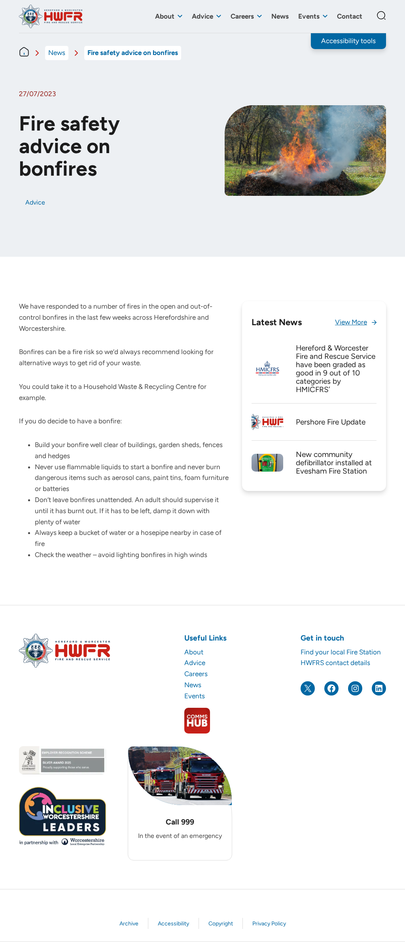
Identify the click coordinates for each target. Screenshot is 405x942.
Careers (242, 16)
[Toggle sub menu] (180, 17)
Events (309, 16)
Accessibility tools (348, 41)
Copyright (220, 923)
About (164, 16)
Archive (128, 923)
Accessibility (173, 923)
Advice (202, 16)
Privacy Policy (269, 923)
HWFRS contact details (335, 663)
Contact (349, 16)
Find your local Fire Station (341, 652)
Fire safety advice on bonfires (132, 53)
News (280, 16)
